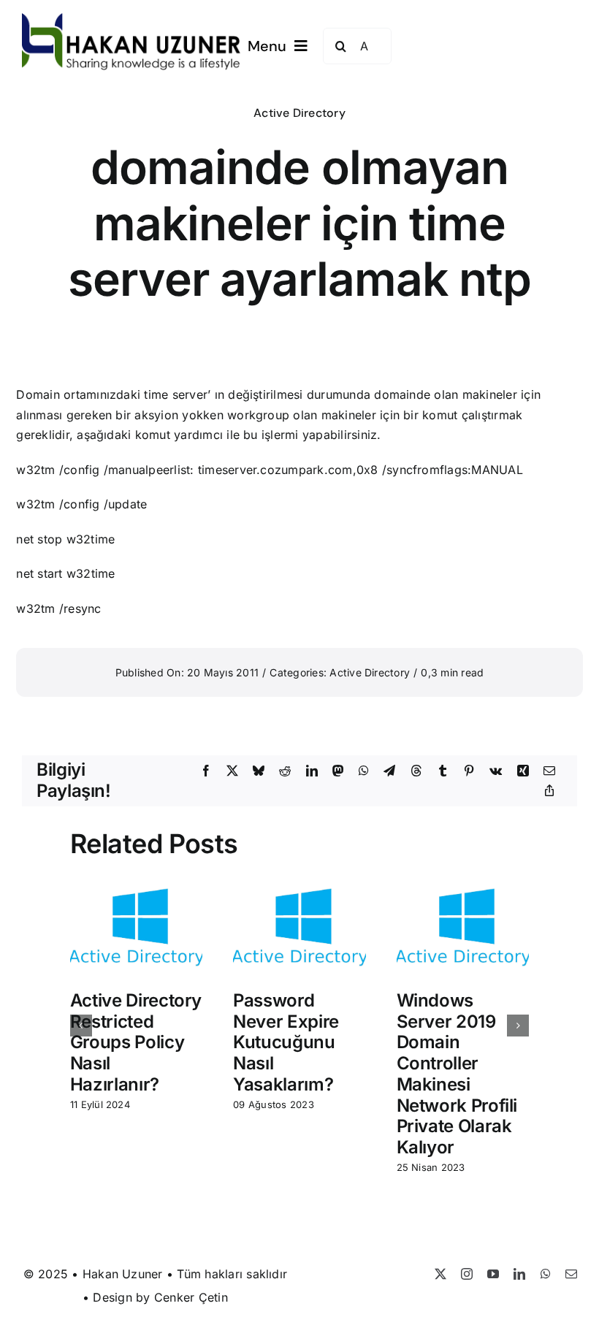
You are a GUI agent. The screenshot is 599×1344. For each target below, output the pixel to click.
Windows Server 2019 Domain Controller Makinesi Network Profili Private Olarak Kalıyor (457, 1074)
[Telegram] (389, 771)
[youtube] (493, 1274)
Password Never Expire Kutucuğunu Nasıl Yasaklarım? (286, 1042)
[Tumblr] (443, 771)
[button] (81, 1025)
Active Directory (299, 113)
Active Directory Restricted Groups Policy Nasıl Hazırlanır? (136, 1042)
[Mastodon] (338, 771)
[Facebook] (206, 771)
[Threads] (416, 771)
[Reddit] (285, 771)
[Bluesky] (258, 771)
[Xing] (523, 771)
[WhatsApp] (363, 771)
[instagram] (467, 1274)
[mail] (571, 1274)
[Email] (549, 771)
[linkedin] (519, 1274)
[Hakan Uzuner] (131, 19)
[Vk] (495, 771)
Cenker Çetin (191, 1297)
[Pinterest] (469, 771)
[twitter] (440, 1274)
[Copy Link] (549, 791)
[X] (232, 771)
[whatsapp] (546, 1274)
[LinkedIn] (312, 771)
